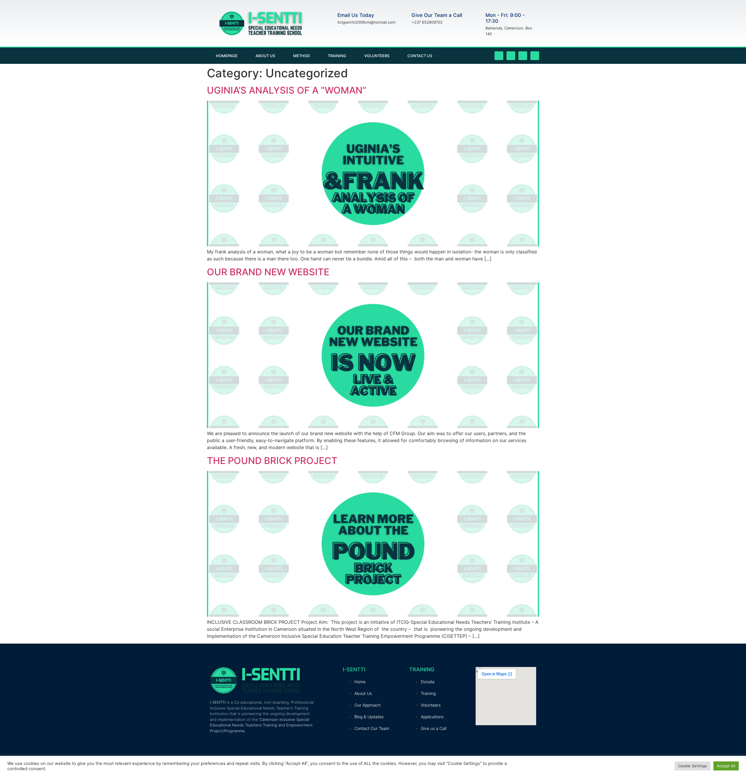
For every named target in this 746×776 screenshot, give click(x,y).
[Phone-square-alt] (534, 55)
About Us (265, 55)
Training (337, 55)
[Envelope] (522, 55)
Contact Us (419, 55)
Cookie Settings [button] (692, 765)
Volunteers (376, 55)
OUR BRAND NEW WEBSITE (268, 272)
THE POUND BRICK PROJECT (272, 460)
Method (301, 55)
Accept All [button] (726, 765)
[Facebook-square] (499, 55)
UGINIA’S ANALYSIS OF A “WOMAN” (286, 90)
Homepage (226, 55)
